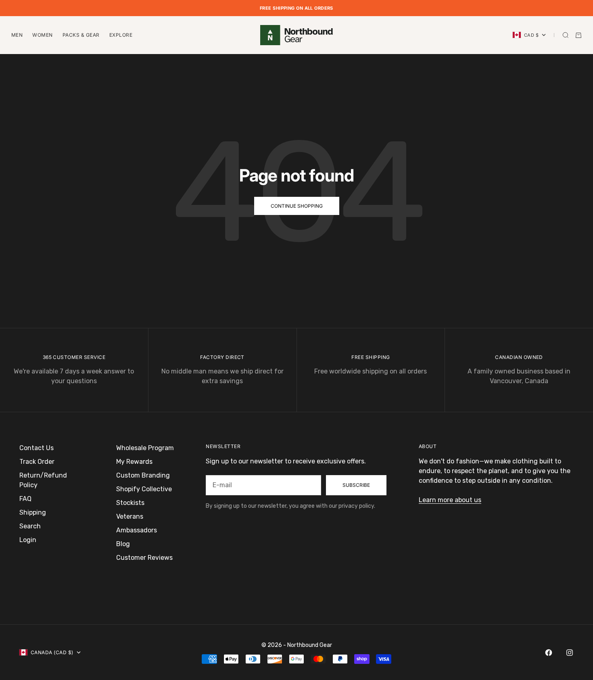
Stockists (130, 503)
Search (30, 526)
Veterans (129, 516)
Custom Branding (143, 475)
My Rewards (134, 461)
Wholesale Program (145, 448)
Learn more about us (450, 500)
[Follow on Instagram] (570, 653)
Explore (120, 35)
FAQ (25, 499)
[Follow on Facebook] (549, 653)
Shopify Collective (144, 489)
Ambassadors (136, 530)
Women (42, 35)
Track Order (36, 461)
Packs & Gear (81, 35)
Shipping (32, 512)
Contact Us (36, 448)
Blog (123, 544)
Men (17, 35)
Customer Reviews (144, 557)
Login (27, 540)
